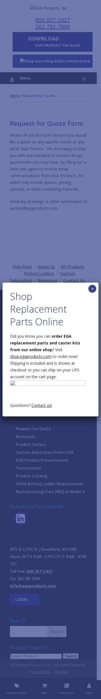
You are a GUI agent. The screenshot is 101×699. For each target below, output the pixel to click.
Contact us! (41, 405)
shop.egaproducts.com (31, 356)
